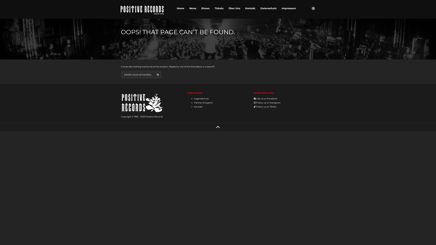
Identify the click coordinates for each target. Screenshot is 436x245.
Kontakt (250, 8)
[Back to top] (218, 127)
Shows (205, 8)
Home (180, 8)
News (192, 8)
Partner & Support (203, 102)
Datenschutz (268, 8)
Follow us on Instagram (268, 102)
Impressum (289, 8)
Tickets (219, 8)
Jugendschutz (201, 98)
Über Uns (234, 8)
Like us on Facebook (266, 98)
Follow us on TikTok (266, 106)
